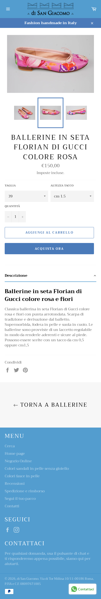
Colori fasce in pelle (22, 476)
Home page (15, 453)
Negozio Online (18, 461)
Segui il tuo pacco (20, 498)
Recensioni (15, 483)
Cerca (10, 446)
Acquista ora (49, 248)
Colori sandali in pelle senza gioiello (37, 468)
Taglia (10, 186)
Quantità (12, 206)
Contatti (12, 506)
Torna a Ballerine (52, 405)
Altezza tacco (62, 186)
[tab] (50, 276)
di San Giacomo (28, 578)
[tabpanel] (50, 316)
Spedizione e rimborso (25, 491)
